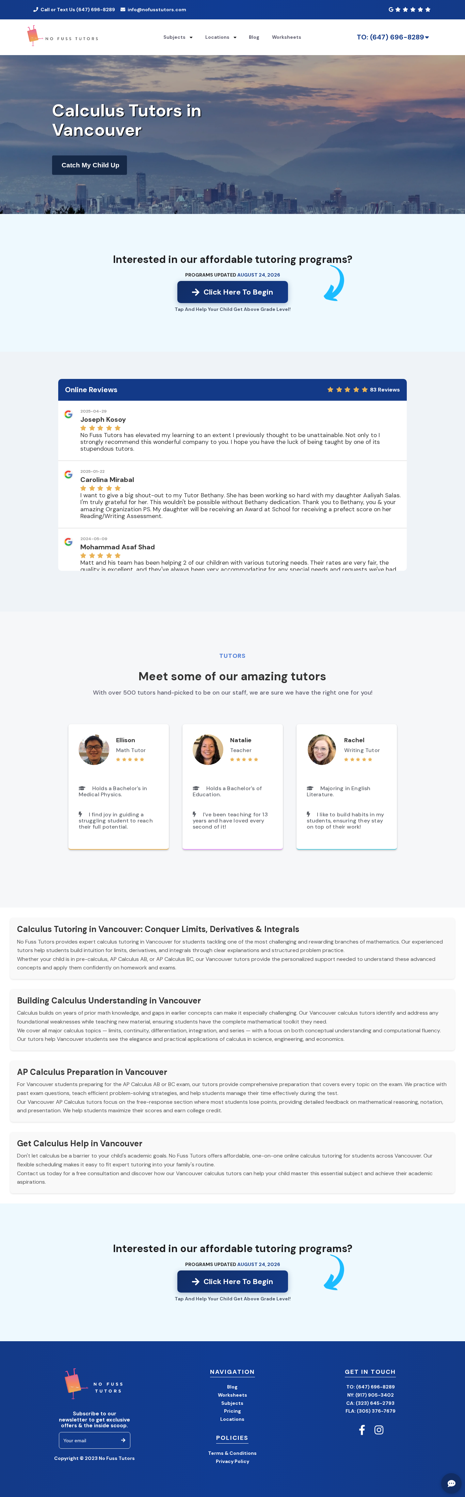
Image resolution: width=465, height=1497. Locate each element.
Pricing (232, 1411)
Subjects (232, 1403)
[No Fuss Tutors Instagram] (378, 1430)
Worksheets (286, 37)
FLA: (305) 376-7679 (371, 1411)
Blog (254, 37)
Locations (232, 1419)
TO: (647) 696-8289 (390, 37)
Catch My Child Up (90, 165)
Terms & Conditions (232, 1453)
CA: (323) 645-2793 (370, 1403)
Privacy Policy (232, 1461)
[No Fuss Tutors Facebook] (361, 1430)
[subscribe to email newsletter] (123, 1440)
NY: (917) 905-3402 (370, 1395)
